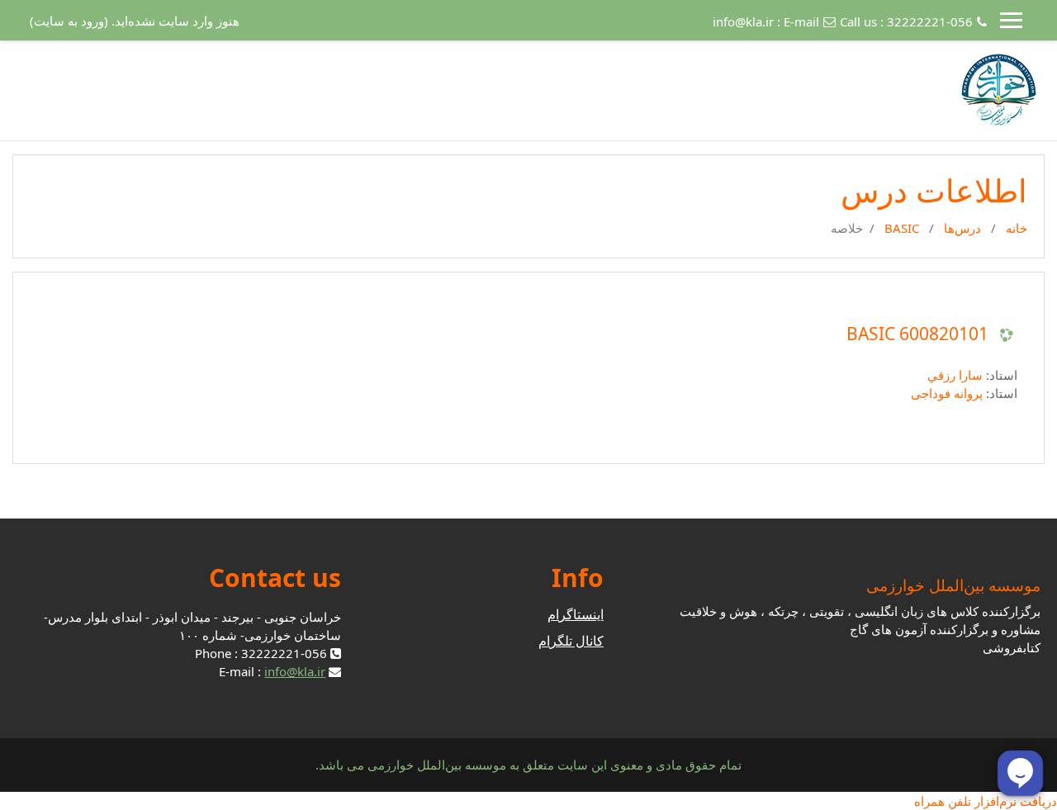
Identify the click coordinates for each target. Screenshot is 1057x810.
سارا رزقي (955, 375)
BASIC (901, 228)
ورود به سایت (69, 20)
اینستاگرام (575, 614)
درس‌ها (962, 228)
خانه (1016, 228)
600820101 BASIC (917, 334)
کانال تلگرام (571, 641)
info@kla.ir (743, 21)
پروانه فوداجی (947, 393)
